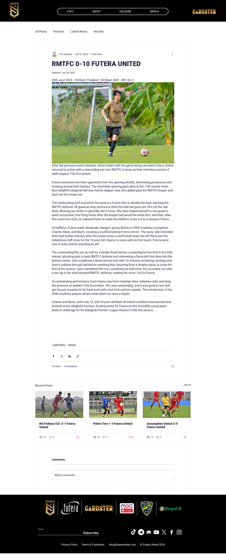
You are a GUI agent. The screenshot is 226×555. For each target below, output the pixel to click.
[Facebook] (171, 532)
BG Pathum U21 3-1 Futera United (57, 425)
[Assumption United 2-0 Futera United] (167, 404)
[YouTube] (156, 532)
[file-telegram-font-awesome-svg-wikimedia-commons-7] (141, 532)
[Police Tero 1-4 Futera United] (113, 404)
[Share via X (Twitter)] (61, 356)
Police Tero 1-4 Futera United (112, 423)
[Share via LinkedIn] (69, 356)
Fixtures (58, 31)
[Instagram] (179, 532)
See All (187, 385)
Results (99, 31)
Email (40, 529)
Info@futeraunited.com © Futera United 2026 (137, 544)
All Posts (41, 31)
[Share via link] (77, 356)
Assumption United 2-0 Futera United (162, 425)
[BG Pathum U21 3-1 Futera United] (59, 404)
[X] (164, 532)
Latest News (78, 31)
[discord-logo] (148, 532)
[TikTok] (133, 532)
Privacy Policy (69, 544)
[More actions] (172, 54)
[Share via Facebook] (53, 356)
